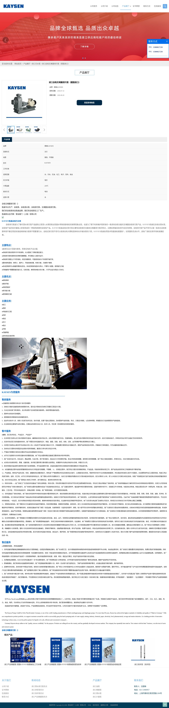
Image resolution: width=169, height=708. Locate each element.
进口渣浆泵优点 (38, 690)
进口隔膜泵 (97, 690)
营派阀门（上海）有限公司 (77, 705)
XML (89, 705)
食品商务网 (114, 705)
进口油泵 (96, 686)
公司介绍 (104, 6)
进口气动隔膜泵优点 (39, 697)
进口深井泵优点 (38, 693)
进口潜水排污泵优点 (39, 686)
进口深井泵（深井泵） (143, 664)
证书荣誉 (136, 6)
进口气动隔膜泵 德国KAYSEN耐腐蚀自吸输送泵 (102, 664)
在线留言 (157, 6)
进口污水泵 (36, 64)
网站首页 (17, 64)
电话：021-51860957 (141, 690)
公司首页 (93, 6)
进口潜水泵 (97, 693)
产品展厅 (125, 6)
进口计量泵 (97, 697)
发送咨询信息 (89, 103)
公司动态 (114, 6)
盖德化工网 (104, 705)
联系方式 (146, 6)
